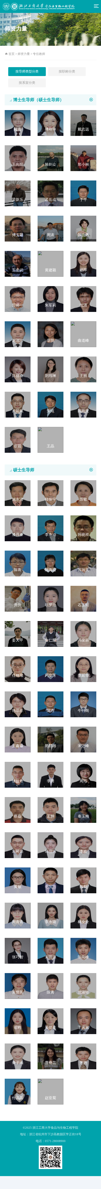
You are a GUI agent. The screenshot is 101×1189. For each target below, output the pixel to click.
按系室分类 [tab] (27, 82)
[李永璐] (50, 915)
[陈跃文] (83, 404)
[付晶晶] (18, 1091)
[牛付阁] (83, 704)
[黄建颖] (50, 263)
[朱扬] (83, 1056)
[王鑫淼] (18, 739)
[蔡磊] (18, 809)
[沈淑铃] (83, 985)
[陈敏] (83, 493)
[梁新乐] (18, 193)
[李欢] (83, 845)
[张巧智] (18, 950)
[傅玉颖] (18, 228)
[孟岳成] (50, 193)
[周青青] (18, 915)
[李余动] (50, 528)
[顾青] (18, 122)
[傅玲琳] (50, 122)
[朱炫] (50, 404)
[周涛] (50, 228)
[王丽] (83, 369)
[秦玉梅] (83, 809)
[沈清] (83, 298)
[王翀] (50, 809)
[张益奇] (18, 774)
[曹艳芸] (50, 1056)
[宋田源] (50, 950)
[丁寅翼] (83, 1021)
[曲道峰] (83, 334)
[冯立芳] (50, 669)
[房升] (18, 598)
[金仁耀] (50, 633)
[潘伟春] (18, 528)
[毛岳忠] (50, 880)
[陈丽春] (18, 369)
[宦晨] (18, 439)
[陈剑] (83, 880)
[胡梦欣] (50, 598)
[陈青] (18, 563)
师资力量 (24, 54)
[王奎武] (18, 263)
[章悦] (50, 334)
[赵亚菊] (50, 1091)
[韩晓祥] (83, 528)
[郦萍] (83, 263)
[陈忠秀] (83, 228)
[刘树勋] (18, 845)
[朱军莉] (50, 298)
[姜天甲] (18, 633)
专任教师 (39, 54)
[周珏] (83, 774)
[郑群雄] (50, 739)
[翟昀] (18, 1021)
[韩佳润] (50, 845)
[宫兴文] (83, 563)
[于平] (83, 193)
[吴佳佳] (50, 1021)
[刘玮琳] (50, 369)
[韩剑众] (50, 158)
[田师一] (18, 298)
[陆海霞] (50, 563)
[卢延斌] (18, 404)
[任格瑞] (18, 669)
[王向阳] (18, 158)
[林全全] (83, 915)
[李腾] (50, 774)
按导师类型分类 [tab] (27, 71)
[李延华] (83, 669)
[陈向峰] (83, 950)
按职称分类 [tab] (67, 71)
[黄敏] (18, 880)
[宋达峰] (83, 739)
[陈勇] (50, 985)
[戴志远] (83, 122)
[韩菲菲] (18, 704)
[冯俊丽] (83, 633)
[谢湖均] (18, 334)
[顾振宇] (50, 493)
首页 (13, 54)
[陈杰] (50, 704)
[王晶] (50, 439)
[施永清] (18, 493)
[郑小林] (83, 158)
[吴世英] (18, 985)
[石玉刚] (83, 598)
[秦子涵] (18, 1056)
